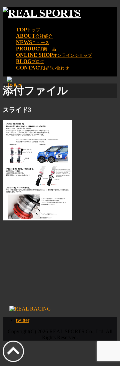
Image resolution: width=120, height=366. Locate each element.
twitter (22, 320)
